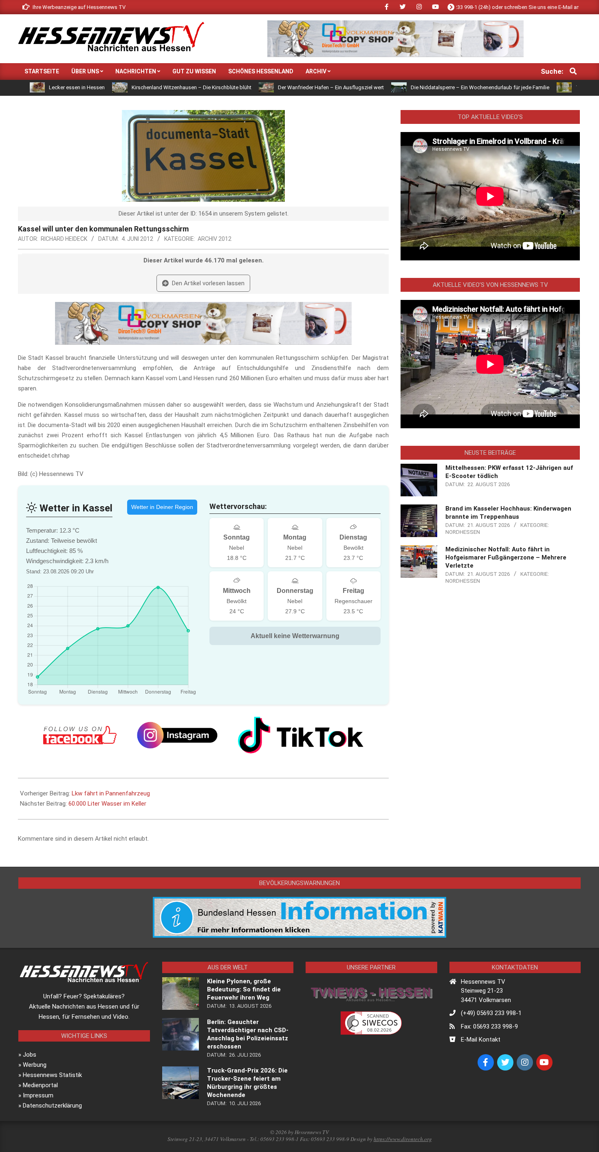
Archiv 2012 (214, 239)
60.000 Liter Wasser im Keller (107, 803)
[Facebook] (80, 735)
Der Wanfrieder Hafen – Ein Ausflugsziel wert (291, 87)
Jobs (29, 1054)
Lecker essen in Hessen (36, 87)
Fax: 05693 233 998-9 (489, 1026)
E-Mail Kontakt (480, 1039)
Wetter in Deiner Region (162, 507)
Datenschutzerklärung (52, 1105)
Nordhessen (462, 532)
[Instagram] (177, 735)
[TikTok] (300, 735)
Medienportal (40, 1085)
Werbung (34, 1064)
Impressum (38, 1095)
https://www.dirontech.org (403, 1139)
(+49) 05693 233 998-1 (491, 1013)
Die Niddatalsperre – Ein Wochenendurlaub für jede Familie (439, 87)
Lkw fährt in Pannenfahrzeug (111, 793)
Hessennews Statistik (52, 1075)
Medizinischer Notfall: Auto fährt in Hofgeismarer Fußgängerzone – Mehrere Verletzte (505, 557)
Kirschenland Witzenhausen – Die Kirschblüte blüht (151, 87)
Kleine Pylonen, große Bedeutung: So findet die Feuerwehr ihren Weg (244, 989)
